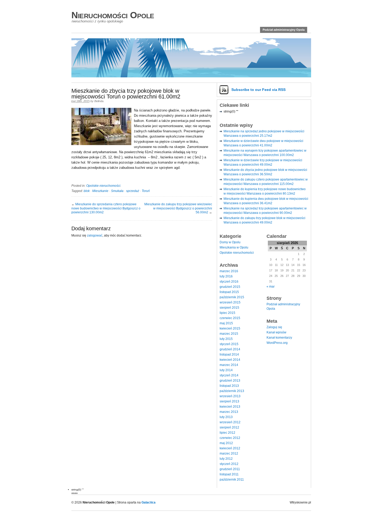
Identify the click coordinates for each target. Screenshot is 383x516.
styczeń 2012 (229, 464)
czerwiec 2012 (230, 438)
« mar (271, 286)
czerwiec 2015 (230, 318)
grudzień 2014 (230, 349)
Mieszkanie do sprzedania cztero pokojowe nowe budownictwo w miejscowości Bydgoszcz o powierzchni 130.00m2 (105, 208)
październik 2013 (232, 391)
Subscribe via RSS (258, 90)
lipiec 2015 (227, 313)
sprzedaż (132, 191)
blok (87, 191)
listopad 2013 (229, 386)
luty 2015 (226, 339)
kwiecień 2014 (230, 360)
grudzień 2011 (230, 469)
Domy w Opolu (230, 242)
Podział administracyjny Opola (284, 29)
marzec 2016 (229, 271)
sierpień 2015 (229, 307)
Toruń (146, 191)
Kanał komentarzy (279, 337)
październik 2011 (232, 479)
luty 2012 (226, 459)
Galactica (148, 502)
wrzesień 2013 (230, 396)
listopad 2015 (229, 292)
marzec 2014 (229, 365)
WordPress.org (277, 343)
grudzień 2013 (230, 380)
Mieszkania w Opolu (234, 247)
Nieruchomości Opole (112, 15)
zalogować (94, 235)
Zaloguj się (274, 327)
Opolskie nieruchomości (103, 186)
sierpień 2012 (229, 427)
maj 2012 (226, 443)
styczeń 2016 (229, 281)
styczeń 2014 (229, 375)
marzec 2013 (229, 412)
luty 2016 (226, 276)
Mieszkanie (100, 191)
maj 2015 (226, 323)
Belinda (98, 101)
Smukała (117, 191)
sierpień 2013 (229, 401)
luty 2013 (226, 417)
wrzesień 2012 (230, 422)
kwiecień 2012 (230, 448)
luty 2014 (226, 370)
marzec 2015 (229, 333)
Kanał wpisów (276, 332)
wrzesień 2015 (230, 302)
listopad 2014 (229, 354)
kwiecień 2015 (230, 328)
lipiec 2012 (227, 432)
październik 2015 (232, 297)
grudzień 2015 (230, 287)
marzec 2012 (229, 453)
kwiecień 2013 (230, 406)
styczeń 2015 (229, 344)
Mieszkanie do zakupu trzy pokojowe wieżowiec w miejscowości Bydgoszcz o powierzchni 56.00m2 (178, 208)
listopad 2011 (229, 474)
